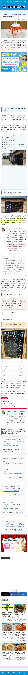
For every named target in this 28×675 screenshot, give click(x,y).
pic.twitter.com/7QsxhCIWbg (10, 445)
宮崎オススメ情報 (6, 557)
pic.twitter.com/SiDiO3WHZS (11, 508)
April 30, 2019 (20, 494)
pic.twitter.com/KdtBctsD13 (17, 526)
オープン (14, 557)
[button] (25, 373)
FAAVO (15, 273)
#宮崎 (8, 443)
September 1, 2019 (8, 451)
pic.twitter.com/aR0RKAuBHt (16, 473)
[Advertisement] (14, 90)
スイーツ (20, 557)
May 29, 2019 (19, 530)
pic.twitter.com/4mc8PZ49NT (11, 491)
